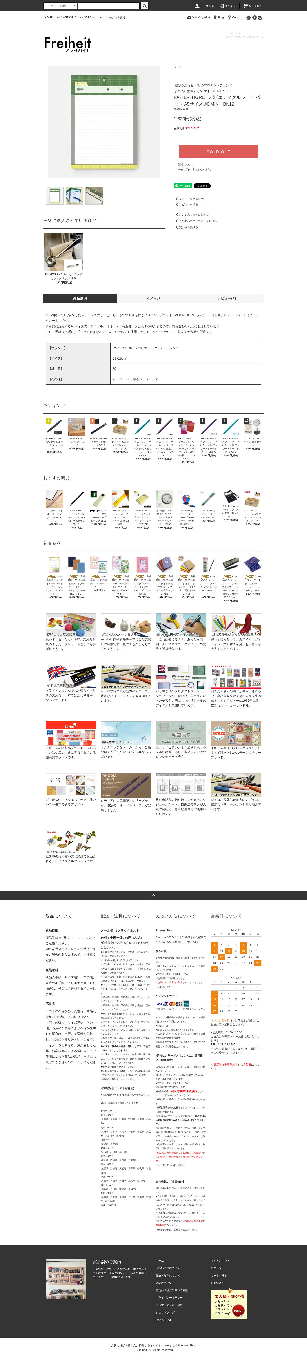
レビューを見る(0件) (191, 199)
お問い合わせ (219, 1283)
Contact (237, 17)
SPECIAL (90, 17)
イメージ (153, 298)
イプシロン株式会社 (166, 1017)
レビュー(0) (227, 298)
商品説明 (80, 298)
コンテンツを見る (114, 17)
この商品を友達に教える (194, 214)
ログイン (230, 6)
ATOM (167, 1319)
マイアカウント (220, 1260)
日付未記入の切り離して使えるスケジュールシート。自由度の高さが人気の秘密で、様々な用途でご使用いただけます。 (181, 807)
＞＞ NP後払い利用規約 (170, 1165)
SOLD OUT (219, 151)
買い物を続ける (188, 227)
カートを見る (219, 1275)
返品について (186, 164)
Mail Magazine (201, 17)
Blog (221, 17)
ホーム (177, 67)
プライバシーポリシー (169, 1297)
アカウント (207, 6)
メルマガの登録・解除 (169, 1305)
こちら (83, 937)
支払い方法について (168, 1268)
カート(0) (254, 6)
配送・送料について (168, 1275)
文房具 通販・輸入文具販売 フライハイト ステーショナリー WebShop (153, 1345)
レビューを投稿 (188, 204)
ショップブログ (165, 1312)
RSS (158, 1319)
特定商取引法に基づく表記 (194, 169)
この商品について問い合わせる (198, 221)
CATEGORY (68, 17)
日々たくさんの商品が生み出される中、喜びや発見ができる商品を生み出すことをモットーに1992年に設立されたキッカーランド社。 (236, 698)
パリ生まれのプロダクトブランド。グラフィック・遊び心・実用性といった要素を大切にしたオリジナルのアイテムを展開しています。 (181, 698)
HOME (48, 17)
